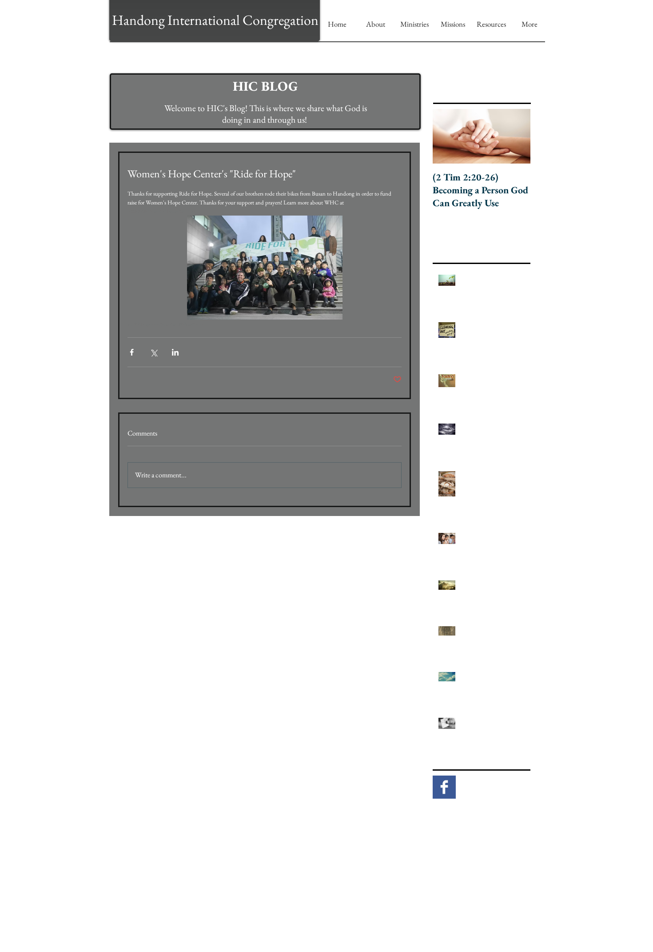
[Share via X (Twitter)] (153, 352)
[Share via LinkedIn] (175, 352)
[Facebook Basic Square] (444, 787)
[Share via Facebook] (131, 352)
